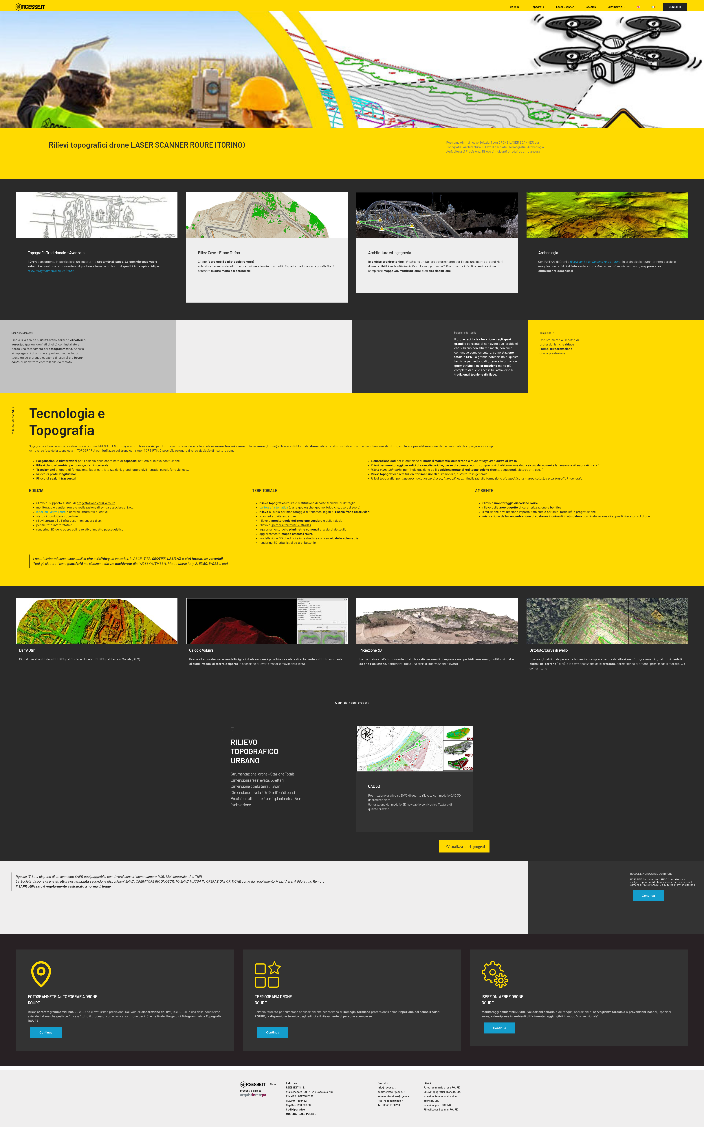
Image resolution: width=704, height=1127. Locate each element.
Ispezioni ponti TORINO (437, 1105)
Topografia (537, 6)
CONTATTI (675, 6)
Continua (45, 1032)
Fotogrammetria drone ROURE (441, 1087)
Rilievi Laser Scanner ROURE (440, 1109)
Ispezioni (591, 6)
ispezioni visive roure (51, 512)
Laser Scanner (565, 6)
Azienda (515, 6)
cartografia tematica (273, 507)
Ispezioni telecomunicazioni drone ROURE (440, 1098)
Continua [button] (648, 895)
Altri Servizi (615, 6)
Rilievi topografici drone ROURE (442, 1091)
